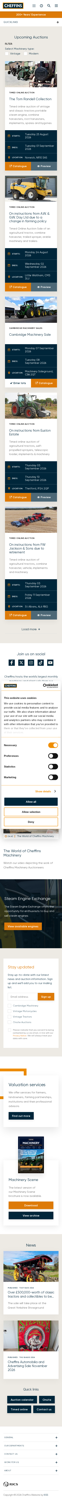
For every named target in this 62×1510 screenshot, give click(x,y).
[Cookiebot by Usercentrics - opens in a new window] (43, 686)
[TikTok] (41, 663)
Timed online (19, 1409)
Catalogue (20, 166)
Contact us (44, 1409)
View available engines (23, 926)
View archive (31, 1215)
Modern (34, 53)
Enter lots (19, 383)
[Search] (49, 5)
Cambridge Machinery (25, 1005)
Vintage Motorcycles (25, 1011)
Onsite (47, 1399)
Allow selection (31, 811)
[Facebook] (12, 663)
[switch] (53, 756)
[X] (21, 663)
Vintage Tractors (22, 1016)
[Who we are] (41, 5)
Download (31, 1205)
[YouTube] (50, 663)
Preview (46, 166)
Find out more (21, 1116)
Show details (43, 791)
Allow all (31, 801)
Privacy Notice (20, 1035)
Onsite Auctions (22, 1022)
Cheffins (13, 6)
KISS (46, 1495)
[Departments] (34, 5)
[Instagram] (31, 663)
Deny (31, 821)
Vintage (15, 53)
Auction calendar (22, 1399)
